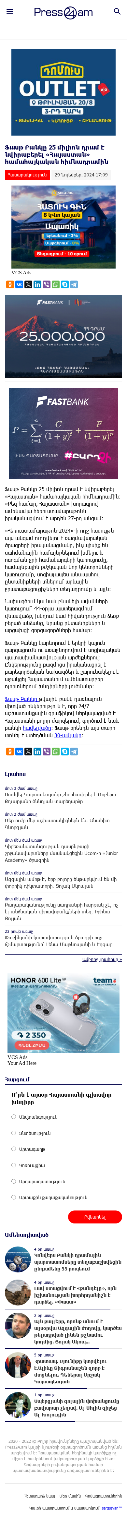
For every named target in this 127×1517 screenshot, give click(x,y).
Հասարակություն (27, 174)
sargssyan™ (112, 1508)
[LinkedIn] (37, 284)
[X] (28, 284)
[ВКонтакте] (19, 284)
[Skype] (65, 284)
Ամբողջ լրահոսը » (102, 959)
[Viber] (46, 284)
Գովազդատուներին (103, 1496)
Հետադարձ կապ (39, 1496)
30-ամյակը (67, 735)
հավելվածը (37, 728)
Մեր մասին (70, 1496)
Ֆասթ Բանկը (22, 699)
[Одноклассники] (10, 284)
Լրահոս (15, 774)
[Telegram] (74, 284)
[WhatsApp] (56, 284)
